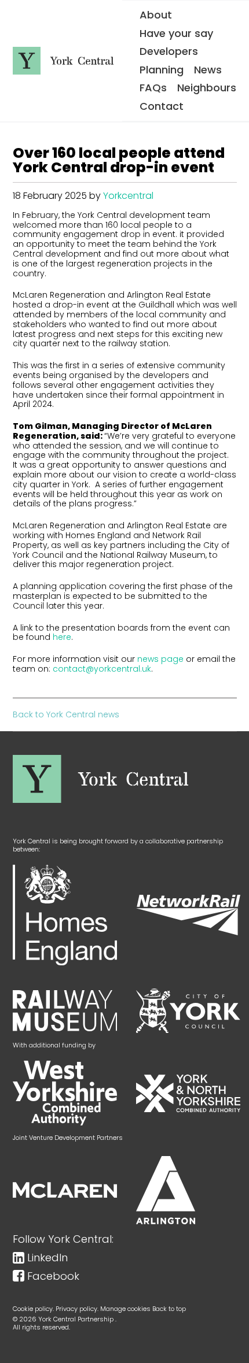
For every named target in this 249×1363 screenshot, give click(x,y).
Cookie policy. (33, 1308)
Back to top (169, 1308)
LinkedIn (47, 1257)
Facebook (53, 1276)
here (62, 637)
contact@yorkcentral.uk (102, 669)
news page (160, 659)
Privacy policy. (77, 1308)
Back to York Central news (66, 714)
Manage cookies (125, 1308)
